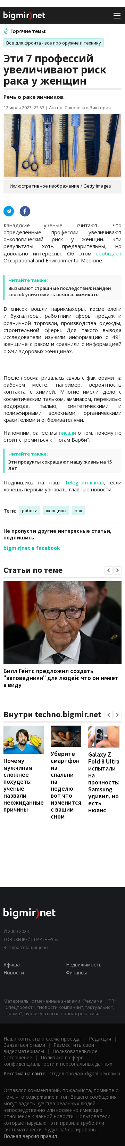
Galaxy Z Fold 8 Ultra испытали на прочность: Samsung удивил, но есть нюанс (103, 782)
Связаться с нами (24, 1045)
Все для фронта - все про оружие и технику (53, 43)
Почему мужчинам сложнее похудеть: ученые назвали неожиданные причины (23, 785)
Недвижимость (84, 964)
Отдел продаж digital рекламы (84, 1073)
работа (30, 510)
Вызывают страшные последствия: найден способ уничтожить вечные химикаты (59, 291)
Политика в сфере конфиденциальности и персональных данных (57, 1060)
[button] (109, 570)
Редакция (100, 1038)
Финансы (76, 972)
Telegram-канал (84, 482)
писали (67, 432)
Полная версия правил (30, 1136)
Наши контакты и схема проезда (42, 1038)
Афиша (11, 964)
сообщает (109, 253)
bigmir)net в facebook (31, 548)
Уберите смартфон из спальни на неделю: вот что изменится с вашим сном (66, 785)
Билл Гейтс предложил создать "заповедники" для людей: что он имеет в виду (60, 678)
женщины (56, 510)
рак (78, 510)
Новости (13, 972)
